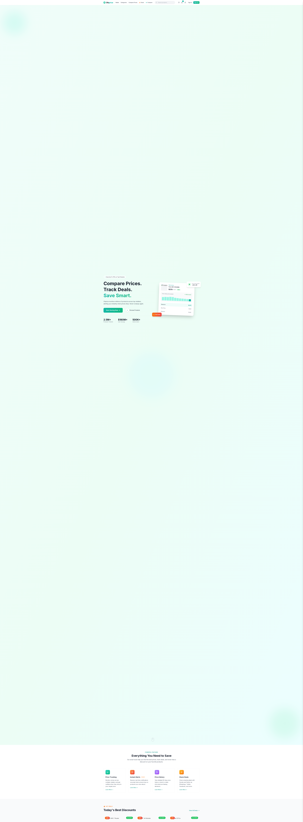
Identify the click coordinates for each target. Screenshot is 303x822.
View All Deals (193, 810)
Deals (142, 2)
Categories (124, 2)
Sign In (190, 2)
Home (117, 2)
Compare (149, 2)
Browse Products (135, 310)
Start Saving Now (112, 310)
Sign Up (196, 2)
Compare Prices (133, 2)
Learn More (108, 789)
